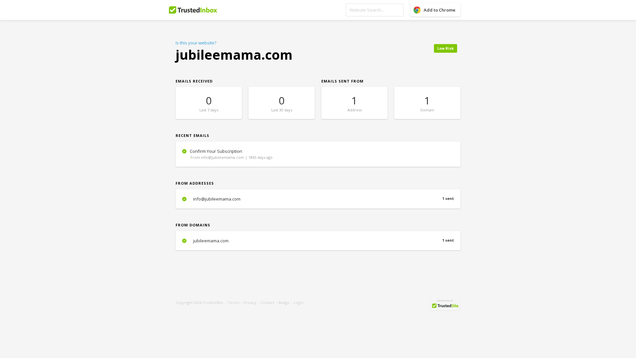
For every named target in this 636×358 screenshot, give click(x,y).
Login (298, 302)
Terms (233, 302)
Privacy (249, 302)
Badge (284, 302)
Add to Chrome (439, 10)
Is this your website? (196, 43)
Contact (267, 302)
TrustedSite (213, 302)
